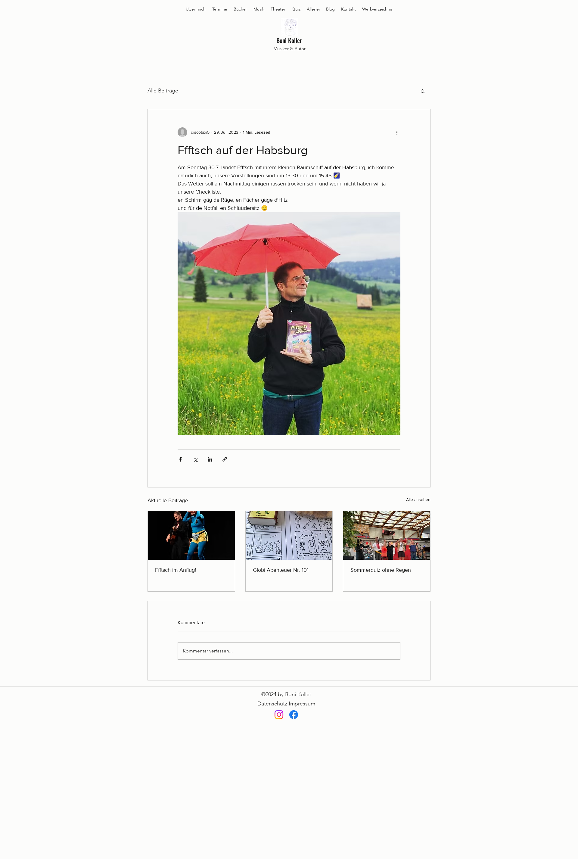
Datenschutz (272, 703)
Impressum (302, 703)
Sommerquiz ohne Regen (380, 570)
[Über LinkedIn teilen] (210, 459)
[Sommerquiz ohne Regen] (386, 535)
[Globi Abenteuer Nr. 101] (289, 535)
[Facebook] (294, 715)
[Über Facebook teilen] (180, 459)
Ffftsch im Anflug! (175, 570)
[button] (423, 91)
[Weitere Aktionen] (396, 132)
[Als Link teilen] (225, 459)
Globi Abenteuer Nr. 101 (281, 570)
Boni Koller (289, 40)
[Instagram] (279, 715)
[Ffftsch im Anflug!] (191, 535)
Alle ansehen (418, 499)
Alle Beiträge (163, 90)
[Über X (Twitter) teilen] (195, 459)
